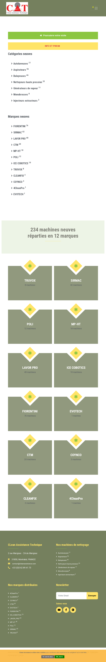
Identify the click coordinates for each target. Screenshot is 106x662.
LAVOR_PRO (15, 618)
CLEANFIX (19, 175)
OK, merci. (59, 657)
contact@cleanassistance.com (24, 564)
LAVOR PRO (20, 138)
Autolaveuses (22, 63)
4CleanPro (19, 188)
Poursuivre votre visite (54, 35)
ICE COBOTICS (22, 163)
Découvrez (28, 294)
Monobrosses (21, 94)
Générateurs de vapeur (27, 88)
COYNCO (18, 181)
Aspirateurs (21, 69)
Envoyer (92, 595)
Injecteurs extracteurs (26, 100)
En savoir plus (48, 657)
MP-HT (18, 151)
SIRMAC (18, 132)
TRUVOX (18, 169)
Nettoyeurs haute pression (29, 82)
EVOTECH (19, 194)
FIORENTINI (20, 126)
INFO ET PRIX (51, 46)
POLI (17, 157)
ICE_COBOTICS (16, 615)
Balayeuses (20, 75)
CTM (17, 144)
